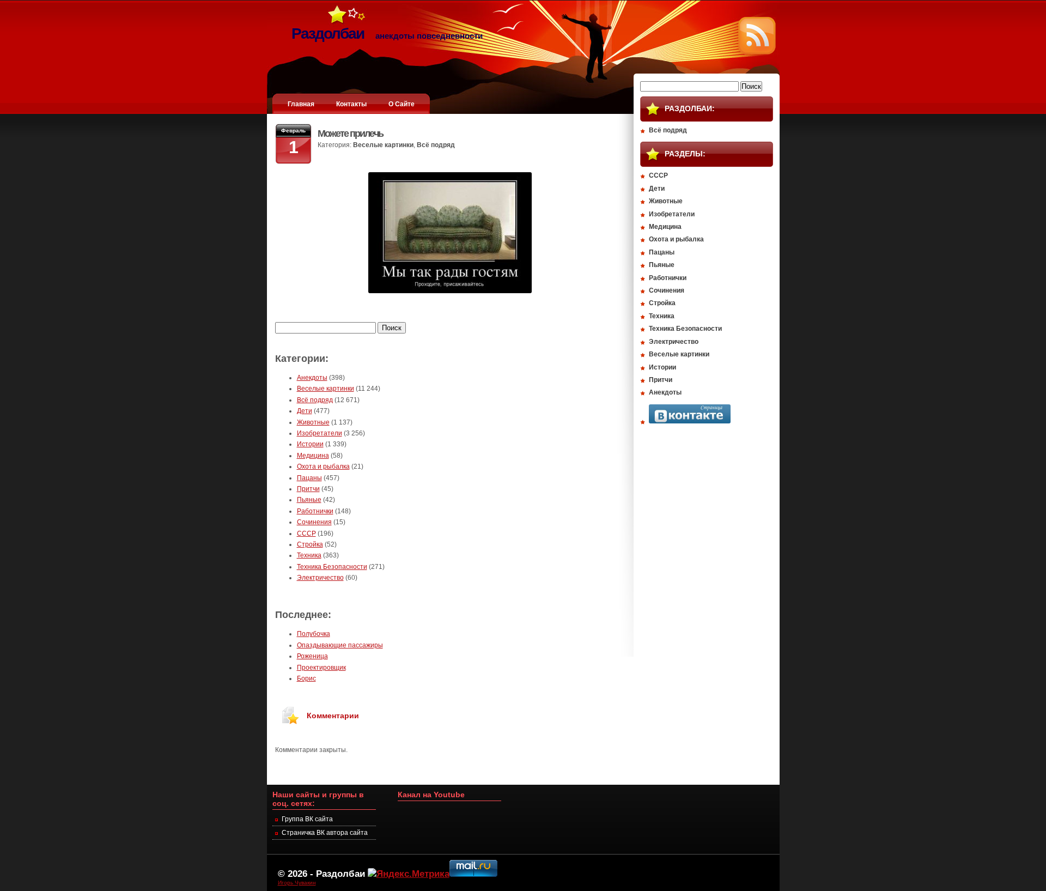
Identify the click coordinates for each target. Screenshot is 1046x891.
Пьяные (309, 500)
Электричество (320, 577)
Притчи (308, 489)
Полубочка (313, 634)
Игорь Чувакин (297, 883)
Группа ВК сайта (307, 819)
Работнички (315, 511)
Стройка (310, 544)
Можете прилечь (350, 133)
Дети (304, 411)
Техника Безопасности (332, 567)
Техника (309, 555)
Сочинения (314, 522)
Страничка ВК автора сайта (325, 833)
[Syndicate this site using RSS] (757, 52)
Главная (301, 104)
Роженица (312, 656)
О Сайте (401, 104)
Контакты (351, 104)
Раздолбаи (340, 873)
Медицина (313, 455)
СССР (306, 533)
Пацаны (309, 478)
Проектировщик (321, 667)
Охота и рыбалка (323, 466)
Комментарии (333, 715)
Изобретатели (319, 433)
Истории (310, 444)
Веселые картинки (383, 145)
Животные (313, 422)
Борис (306, 678)
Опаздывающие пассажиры (340, 645)
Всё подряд (436, 145)
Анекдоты (312, 377)
